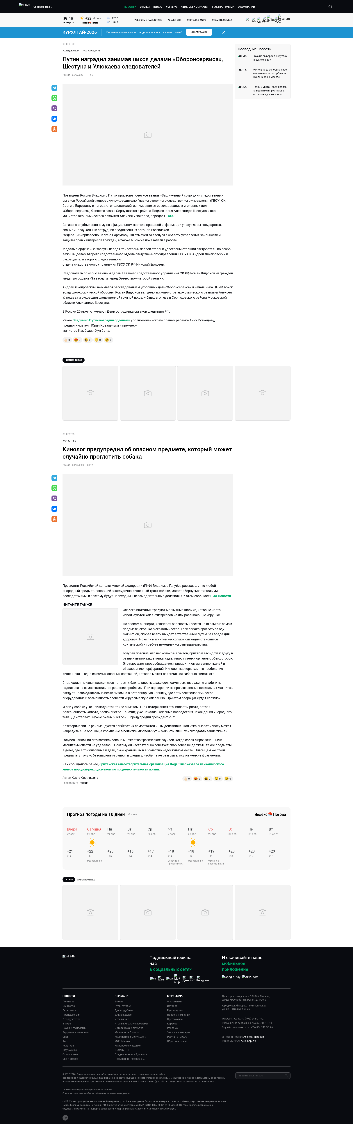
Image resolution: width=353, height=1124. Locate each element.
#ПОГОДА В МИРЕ (196, 20)
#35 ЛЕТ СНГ (174, 20)
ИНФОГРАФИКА (199, 32)
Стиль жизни (70, 1054)
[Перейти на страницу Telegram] (203, 979)
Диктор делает (124, 1014)
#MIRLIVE (171, 6)
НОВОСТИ (130, 6)
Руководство (175, 1010)
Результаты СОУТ (178, 1036)
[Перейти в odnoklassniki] (54, 129)
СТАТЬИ (145, 6)
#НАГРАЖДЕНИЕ (91, 50)
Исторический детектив (129, 1028)
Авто (65, 1041)
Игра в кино (122, 1019)
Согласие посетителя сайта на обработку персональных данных (96, 1093)
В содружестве (71, 1019)
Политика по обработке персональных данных (87, 1089)
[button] (43, 7)
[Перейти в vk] (54, 119)
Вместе (119, 1001)
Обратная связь (177, 1041)
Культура (68, 1045)
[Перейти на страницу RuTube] (194, 979)
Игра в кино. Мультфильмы (131, 1023)
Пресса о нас (175, 1019)
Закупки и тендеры (178, 1032)
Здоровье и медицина (76, 1032)
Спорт (66, 1036)
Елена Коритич (248, 1041)
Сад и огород (70, 1059)
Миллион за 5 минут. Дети (130, 1036)
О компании (174, 1001)
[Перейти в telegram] (54, 88)
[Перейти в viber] (54, 109)
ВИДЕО (157, 6)
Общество (69, 1006)
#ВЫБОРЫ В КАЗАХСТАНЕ (148, 20)
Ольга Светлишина (85, 777)
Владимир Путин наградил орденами (101, 320)
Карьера (172, 1023)
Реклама (172, 1028)
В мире (67, 1023)
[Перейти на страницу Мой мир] (178, 979)
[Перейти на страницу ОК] (169, 979)
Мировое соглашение (127, 1045)
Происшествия (71, 1014)
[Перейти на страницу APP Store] (250, 979)
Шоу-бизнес (70, 1050)
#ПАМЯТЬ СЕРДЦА (222, 20)
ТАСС (170, 216)
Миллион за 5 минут (127, 1032)
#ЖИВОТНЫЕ (69, 440)
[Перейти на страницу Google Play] (231, 979)
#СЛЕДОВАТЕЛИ (71, 50)
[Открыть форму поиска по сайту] (330, 6)
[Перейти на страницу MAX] (161, 979)
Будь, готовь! (123, 1006)
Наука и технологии (74, 1028)
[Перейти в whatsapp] (54, 98)
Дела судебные (124, 1010)
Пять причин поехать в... (130, 1059)
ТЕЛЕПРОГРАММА (223, 6)
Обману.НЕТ (122, 1050)
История (172, 1006)
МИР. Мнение (123, 1041)
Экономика (69, 1010)
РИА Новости (220, 596)
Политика (68, 1001)
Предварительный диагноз (131, 1054)
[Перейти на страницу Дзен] (186, 979)
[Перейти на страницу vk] (153, 979)
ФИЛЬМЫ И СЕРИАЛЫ (194, 6)
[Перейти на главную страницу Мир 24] (24, 6)
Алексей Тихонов (253, 1036)
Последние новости (254, 49)
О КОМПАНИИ (246, 6)
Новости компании (178, 1014)
